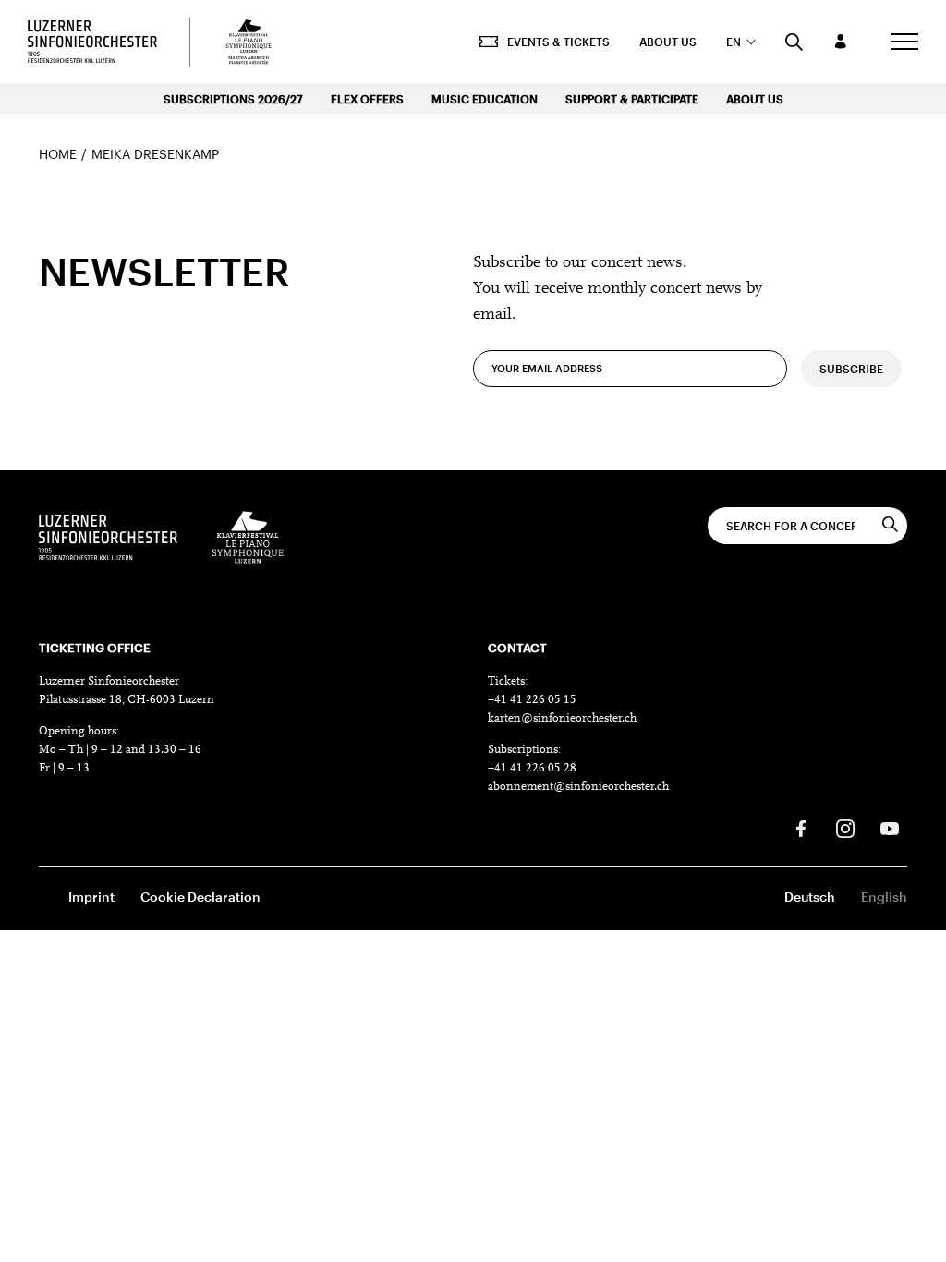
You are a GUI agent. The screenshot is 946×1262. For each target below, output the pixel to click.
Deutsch (809, 896)
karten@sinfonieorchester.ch (562, 718)
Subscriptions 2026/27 (233, 98)
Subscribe (851, 368)
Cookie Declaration (200, 896)
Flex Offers (367, 98)
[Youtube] (889, 828)
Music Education (484, 98)
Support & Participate (631, 98)
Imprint (91, 896)
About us (668, 41)
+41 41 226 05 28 (532, 768)
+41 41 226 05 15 (532, 700)
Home (58, 154)
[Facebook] (801, 828)
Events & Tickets (558, 41)
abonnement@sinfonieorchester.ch (578, 787)
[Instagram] (845, 828)
